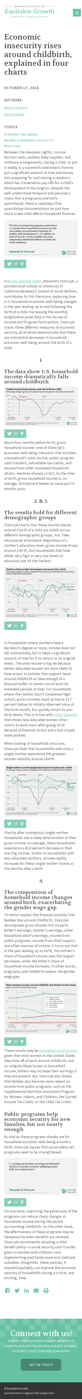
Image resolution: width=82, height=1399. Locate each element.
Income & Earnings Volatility (29, 140)
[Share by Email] (36, 1290)
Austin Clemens (16, 107)
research (70, 714)
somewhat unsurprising (58, 1050)
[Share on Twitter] (17, 1290)
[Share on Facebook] (7, 1290)
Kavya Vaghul (14, 114)
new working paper (26, 281)
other (58, 714)
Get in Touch (41, 1364)
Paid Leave (12, 146)
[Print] (46, 1290)
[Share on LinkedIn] (26, 1290)
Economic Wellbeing (21, 134)
